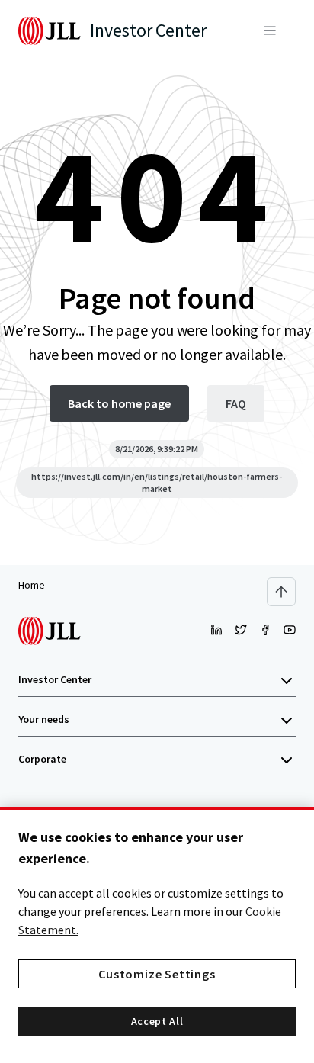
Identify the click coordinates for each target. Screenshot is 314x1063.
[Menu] (270, 30)
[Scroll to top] (281, 591)
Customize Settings (156, 973)
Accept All (157, 1021)
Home (31, 585)
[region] (157, 935)
